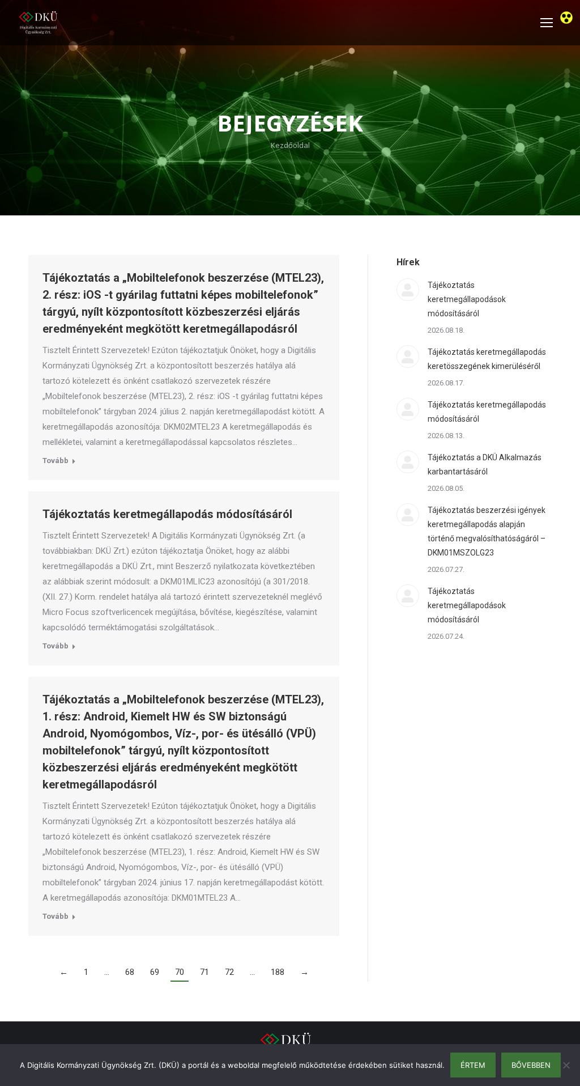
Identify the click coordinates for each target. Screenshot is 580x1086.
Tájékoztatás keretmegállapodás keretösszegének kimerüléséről (487, 359)
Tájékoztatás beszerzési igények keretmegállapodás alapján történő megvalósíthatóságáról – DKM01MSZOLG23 (486, 531)
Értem (472, 1065)
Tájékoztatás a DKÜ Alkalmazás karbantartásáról (484, 464)
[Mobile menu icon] (546, 22)
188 (277, 972)
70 (179, 972)
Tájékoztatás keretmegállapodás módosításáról (167, 514)
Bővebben (531, 1065)
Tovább (55, 460)
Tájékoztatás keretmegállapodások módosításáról (467, 299)
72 (229, 972)
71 (204, 972)
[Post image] (407, 289)
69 (154, 972)
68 (129, 972)
